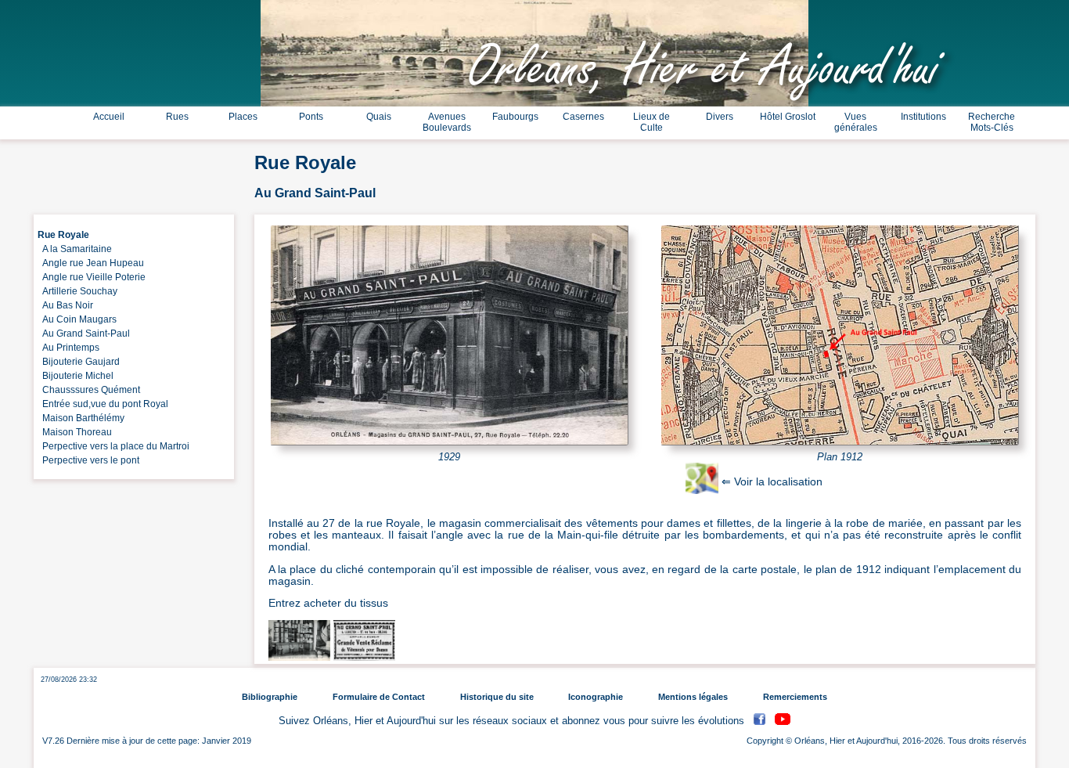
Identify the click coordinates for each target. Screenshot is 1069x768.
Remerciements (795, 696)
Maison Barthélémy (81, 418)
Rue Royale (63, 235)
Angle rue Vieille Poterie (92, 277)
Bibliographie (269, 696)
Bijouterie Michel (75, 375)
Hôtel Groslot (787, 116)
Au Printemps (68, 347)
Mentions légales (693, 696)
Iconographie (595, 696)
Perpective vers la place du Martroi (113, 446)
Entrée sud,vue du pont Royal (103, 404)
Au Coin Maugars (77, 319)
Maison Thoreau (75, 432)
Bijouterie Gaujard (79, 361)
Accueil (108, 116)
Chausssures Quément (89, 390)
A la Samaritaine (75, 249)
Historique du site (497, 696)
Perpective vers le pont (88, 460)
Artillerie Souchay (77, 291)
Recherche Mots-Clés (991, 122)
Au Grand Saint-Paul (84, 333)
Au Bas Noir (65, 305)
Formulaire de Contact (379, 696)
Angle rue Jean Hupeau (91, 263)
